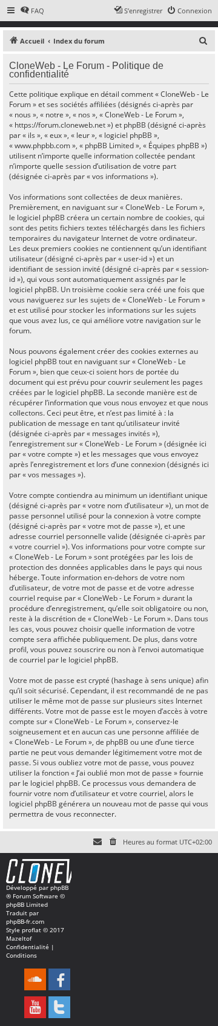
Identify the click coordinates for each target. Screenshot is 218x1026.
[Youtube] (35, 1007)
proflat (31, 930)
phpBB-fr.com (25, 921)
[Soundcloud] (35, 979)
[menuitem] (32, 11)
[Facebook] (59, 979)
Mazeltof (18, 938)
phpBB (59, 887)
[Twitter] (59, 1007)
